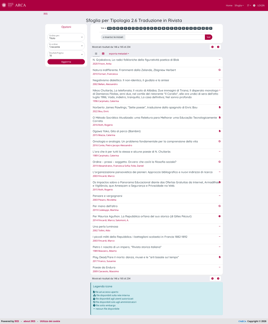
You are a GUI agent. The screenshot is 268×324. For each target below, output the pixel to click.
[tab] (96, 54)
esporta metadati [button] (118, 53)
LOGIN (261, 5)
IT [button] (248, 5)
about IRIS (29, 321)
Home (229, 5)
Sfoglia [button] (238, 5)
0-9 (109, 28)
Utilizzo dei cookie (50, 321)
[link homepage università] (33, 5)
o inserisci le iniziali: (113, 37)
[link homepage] (15, 5)
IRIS (46, 13)
